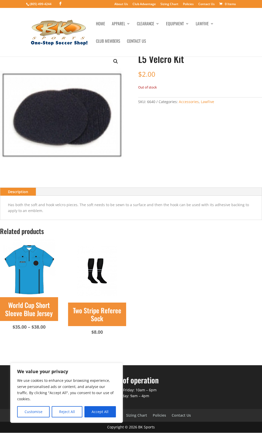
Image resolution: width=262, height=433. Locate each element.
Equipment (175, 24)
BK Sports (146, 427)
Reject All (67, 411)
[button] (115, 61)
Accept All (100, 411)
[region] (66, 393)
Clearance (145, 24)
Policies (188, 4)
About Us (121, 4)
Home (100, 24)
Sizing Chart (169, 4)
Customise (33, 411)
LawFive (202, 24)
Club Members (108, 41)
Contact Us (206, 4)
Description (18, 191)
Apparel (118, 24)
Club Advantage (144, 4)
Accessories (189, 101)
